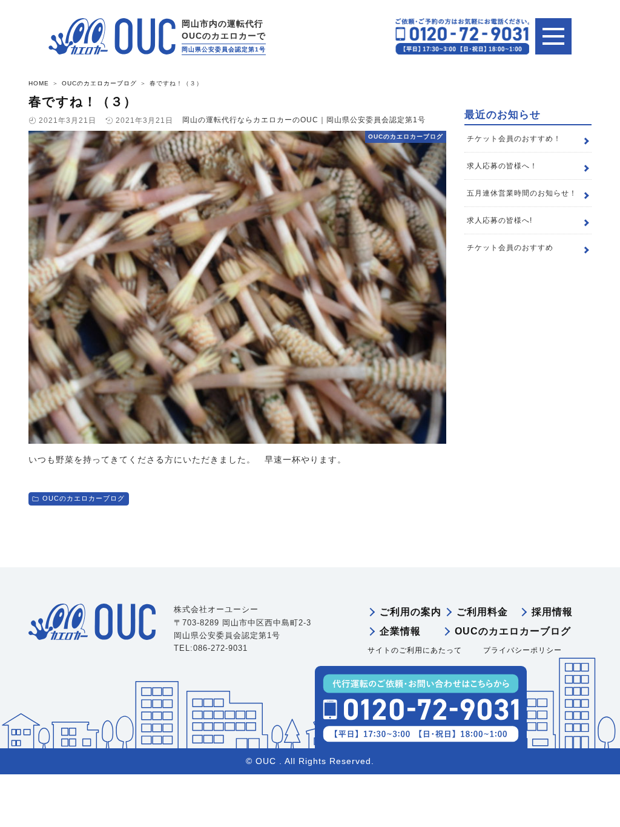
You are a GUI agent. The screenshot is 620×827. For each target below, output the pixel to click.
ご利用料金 (482, 612)
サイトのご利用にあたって (415, 650)
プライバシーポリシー (522, 650)
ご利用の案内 (410, 612)
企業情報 (400, 631)
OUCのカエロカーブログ (83, 498)
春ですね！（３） (82, 101)
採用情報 (552, 612)
